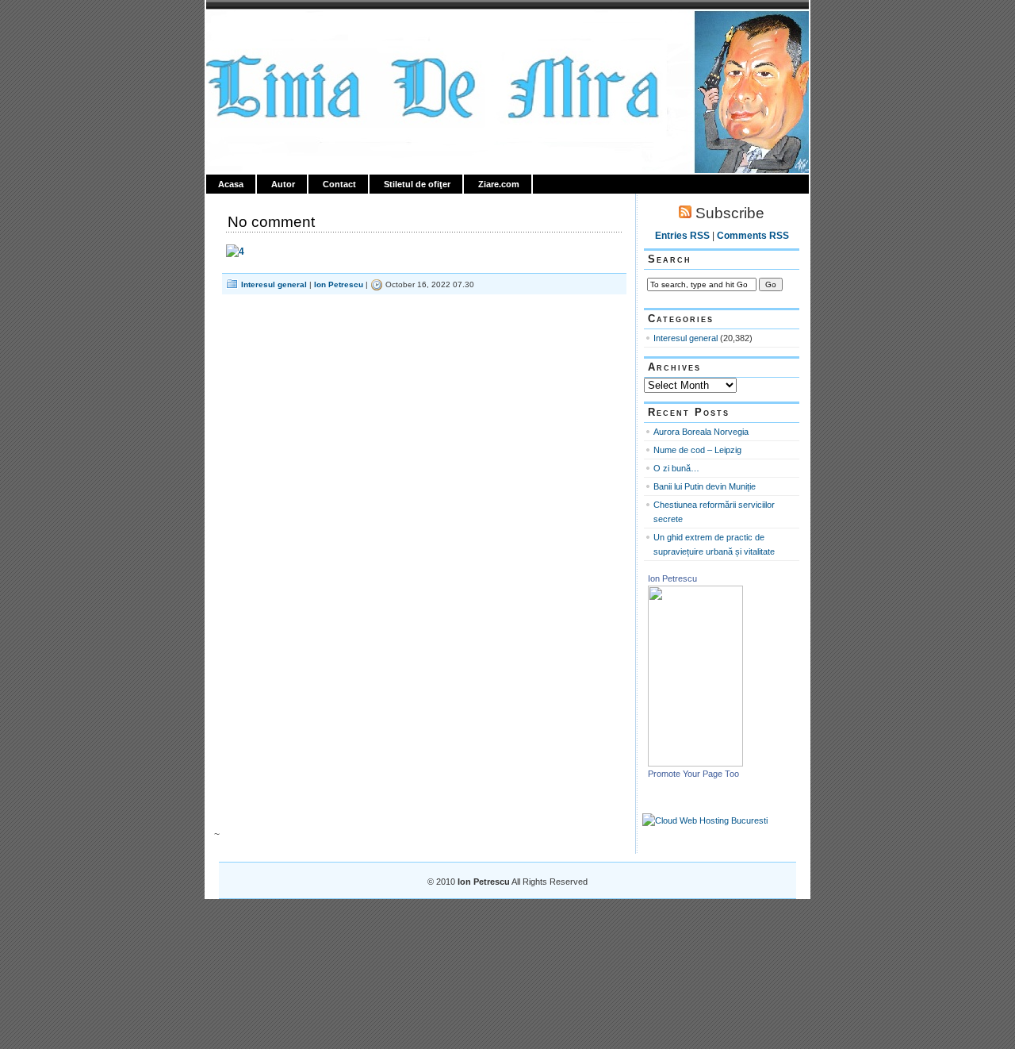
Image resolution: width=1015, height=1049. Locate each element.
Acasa (230, 184)
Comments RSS (753, 235)
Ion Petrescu (274, 29)
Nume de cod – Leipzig (697, 450)
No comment (271, 221)
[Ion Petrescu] (695, 763)
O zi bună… (676, 468)
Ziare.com (498, 184)
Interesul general (274, 284)
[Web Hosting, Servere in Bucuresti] (705, 820)
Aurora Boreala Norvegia (701, 431)
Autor (283, 184)
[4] (235, 251)
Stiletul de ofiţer (417, 184)
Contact (339, 184)
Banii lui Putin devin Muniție (704, 486)
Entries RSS (682, 235)
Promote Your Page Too (693, 773)
